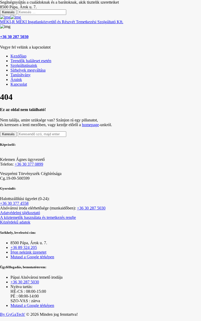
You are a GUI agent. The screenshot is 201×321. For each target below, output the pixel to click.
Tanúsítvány (20, 75)
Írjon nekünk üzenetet (28, 252)
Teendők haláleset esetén (30, 61)
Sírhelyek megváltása (28, 70)
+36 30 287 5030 (14, 36)
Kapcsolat (18, 84)
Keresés (8, 12)
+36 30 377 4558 (14, 203)
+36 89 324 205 (23, 247)
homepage (90, 124)
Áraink (16, 79)
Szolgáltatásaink (23, 65)
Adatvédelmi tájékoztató (20, 213)
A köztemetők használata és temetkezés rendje (38, 217)
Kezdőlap (18, 56)
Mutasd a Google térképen (32, 257)
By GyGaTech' (12, 314)
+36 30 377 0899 (29, 164)
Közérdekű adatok (15, 222)
